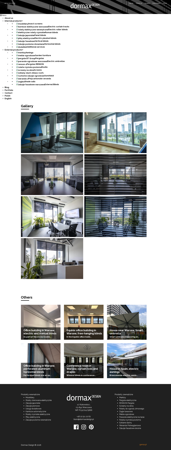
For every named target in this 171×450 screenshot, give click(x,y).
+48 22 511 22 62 (9, 3)
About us (139, 3)
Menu (4, 15)
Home (131, 3)
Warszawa (87, 407)
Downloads (156, 3)
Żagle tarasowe (126, 411)
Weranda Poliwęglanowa (130, 425)
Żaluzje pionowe (33, 406)
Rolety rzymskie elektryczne (38, 414)
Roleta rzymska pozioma (130, 420)
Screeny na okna (126, 406)
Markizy (122, 397)
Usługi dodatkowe (33, 409)
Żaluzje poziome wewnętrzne (38, 420)
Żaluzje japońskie (33, 403)
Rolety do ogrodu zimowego (131, 409)
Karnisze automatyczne (36, 411)
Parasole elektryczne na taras (131, 417)
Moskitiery (30, 397)
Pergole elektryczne (127, 400)
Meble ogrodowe (126, 414)
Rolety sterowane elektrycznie (39, 400)
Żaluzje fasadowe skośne (130, 428)
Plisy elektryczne (33, 417)
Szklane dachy (125, 423)
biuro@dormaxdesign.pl (84, 419)
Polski (165, 3)
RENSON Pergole (126, 403)
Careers (147, 3)
